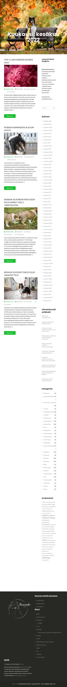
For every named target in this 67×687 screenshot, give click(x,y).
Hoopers (45, 408)
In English (46, 415)
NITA (38, 626)
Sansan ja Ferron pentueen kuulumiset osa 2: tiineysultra (19, 202)
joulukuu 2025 (47, 133)
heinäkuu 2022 (47, 204)
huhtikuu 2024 (47, 173)
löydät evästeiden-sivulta (20, 675)
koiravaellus (51, 526)
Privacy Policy (40, 657)
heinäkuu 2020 (47, 272)
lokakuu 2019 (47, 300)
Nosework (46, 455)
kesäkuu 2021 (47, 242)
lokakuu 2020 (47, 266)
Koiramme (39, 620)
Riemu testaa (47, 467)
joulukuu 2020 (47, 260)
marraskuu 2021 (48, 229)
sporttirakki (53, 533)
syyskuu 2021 (47, 235)
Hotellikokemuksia (48, 412)
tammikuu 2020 (47, 291)
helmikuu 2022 (47, 220)
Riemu (30, 301)
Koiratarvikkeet (47, 433)
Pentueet (28, 231)
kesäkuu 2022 (47, 207)
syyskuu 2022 (47, 198)
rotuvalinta (47, 535)
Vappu (45, 489)
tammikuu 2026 (47, 130)
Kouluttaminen (47, 436)
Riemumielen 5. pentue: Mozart (45, 642)
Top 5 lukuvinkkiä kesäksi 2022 (18, 61)
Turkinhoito (46, 483)
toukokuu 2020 (47, 279)
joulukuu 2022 (47, 192)
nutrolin (44, 533)
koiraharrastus (45, 538)
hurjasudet (49, 509)
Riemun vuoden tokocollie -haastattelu (20, 273)
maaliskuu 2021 (47, 251)
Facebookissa (40, 600)
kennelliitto (52, 506)
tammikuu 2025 (47, 155)
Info (37, 651)
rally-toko (51, 504)
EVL (52, 535)
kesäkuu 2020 (47, 276)
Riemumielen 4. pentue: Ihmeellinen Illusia (49, 632)
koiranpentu (52, 502)
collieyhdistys (45, 544)
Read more (10, 116)
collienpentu (46, 511)
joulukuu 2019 (47, 294)
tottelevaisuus (45, 542)
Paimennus (46, 393)
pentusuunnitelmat (51, 540)
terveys (51, 538)
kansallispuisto (46, 520)
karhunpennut (45, 522)
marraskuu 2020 (48, 263)
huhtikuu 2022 (47, 214)
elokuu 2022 (46, 201)
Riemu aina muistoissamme (46, 316)
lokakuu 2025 (47, 136)
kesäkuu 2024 (47, 167)
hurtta (43, 504)
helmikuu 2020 (47, 288)
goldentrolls (45, 551)
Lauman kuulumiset (30, 89)
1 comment (12, 91)
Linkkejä (38, 654)
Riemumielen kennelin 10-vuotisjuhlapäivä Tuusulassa (49, 337)
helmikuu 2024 (47, 177)
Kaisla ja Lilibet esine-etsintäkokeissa (48, 322)
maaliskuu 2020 (47, 285)
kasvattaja (45, 524)
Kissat (45, 427)
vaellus (46, 526)
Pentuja (38, 635)
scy (43, 526)
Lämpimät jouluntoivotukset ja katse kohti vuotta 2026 (48, 359)
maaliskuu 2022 (47, 217)
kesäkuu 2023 (47, 186)
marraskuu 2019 (48, 297)
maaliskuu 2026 (47, 127)
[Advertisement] (54, 577)
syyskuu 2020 (47, 269)
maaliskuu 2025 (47, 152)
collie (44, 540)
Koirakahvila (46, 430)
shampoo (51, 546)
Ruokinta (45, 470)
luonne (49, 513)
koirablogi (50, 518)
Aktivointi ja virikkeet (49, 402)
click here (21, 664)
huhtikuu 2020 (47, 282)
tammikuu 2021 (47, 257)
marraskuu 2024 (48, 161)
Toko (27, 301)
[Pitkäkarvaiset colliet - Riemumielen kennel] (13, 9)
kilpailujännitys (45, 506)
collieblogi (46, 558)
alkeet (43, 535)
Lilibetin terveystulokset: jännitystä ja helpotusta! (49, 365)
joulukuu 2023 (47, 183)
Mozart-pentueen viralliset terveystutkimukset (47, 345)
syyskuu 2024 (47, 164)
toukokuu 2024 (47, 170)
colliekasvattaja (45, 502)
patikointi (52, 542)
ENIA (37, 614)
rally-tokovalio (45, 546)
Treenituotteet (47, 480)
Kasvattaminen (8, 234)
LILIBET (40, 623)
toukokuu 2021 (47, 245)
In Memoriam (47, 418)
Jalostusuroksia (40, 617)
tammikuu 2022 (47, 223)
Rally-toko (46, 461)
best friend (44, 513)
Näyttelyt (46, 452)
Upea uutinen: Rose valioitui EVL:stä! (47, 379)
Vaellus (45, 486)
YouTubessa (39, 606)
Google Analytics (24, 667)
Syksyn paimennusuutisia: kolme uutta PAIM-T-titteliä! (49, 372)
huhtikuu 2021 (47, 248)
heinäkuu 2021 (47, 238)
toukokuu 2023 (47, 189)
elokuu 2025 (46, 143)
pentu (49, 531)
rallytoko (49, 549)
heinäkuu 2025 (47, 146)
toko (52, 531)
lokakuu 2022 (47, 195)
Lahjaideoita (46, 443)
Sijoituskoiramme (41, 645)
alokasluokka (45, 529)
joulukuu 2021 (47, 226)
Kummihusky (47, 439)
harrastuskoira (45, 560)
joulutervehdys (45, 555)
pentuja (52, 511)
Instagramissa (40, 603)
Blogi (37, 648)
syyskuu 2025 (47, 139)
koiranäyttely (52, 524)
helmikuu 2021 (47, 254)
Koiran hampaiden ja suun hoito (19, 128)
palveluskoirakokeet (49, 396)
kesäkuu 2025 (47, 149)
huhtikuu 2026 (47, 124)
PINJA (38, 638)
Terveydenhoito (30, 157)
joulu (46, 504)
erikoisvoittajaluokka (47, 553)
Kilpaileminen (47, 424)
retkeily (48, 533)
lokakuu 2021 (47, 232)
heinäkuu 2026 (47, 121)
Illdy (17, 684)
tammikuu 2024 (47, 180)
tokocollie (52, 544)
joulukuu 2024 (47, 158)
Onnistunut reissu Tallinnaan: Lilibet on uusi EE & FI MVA (49, 329)
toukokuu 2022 (47, 211)
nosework (44, 509)
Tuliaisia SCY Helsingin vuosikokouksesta (48, 352)
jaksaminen (44, 549)
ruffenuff (51, 555)
